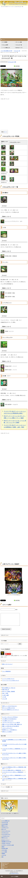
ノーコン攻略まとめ (6, 47)
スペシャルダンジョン (6, 834)
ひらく (5, 131)
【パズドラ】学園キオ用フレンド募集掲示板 (11, 770)
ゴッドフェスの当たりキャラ (8, 678)
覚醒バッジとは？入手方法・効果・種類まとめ (12, 724)
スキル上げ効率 (5, 44)
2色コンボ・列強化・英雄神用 (8, 691)
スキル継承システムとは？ (7, 720)
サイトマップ (4, 866)
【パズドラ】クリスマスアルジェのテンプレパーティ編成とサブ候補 (14, 745)
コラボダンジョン (5, 827)
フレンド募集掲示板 (6, 671)
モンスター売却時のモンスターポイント (10, 709)
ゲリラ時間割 (4, 42)
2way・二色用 (5, 693)
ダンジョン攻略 (19, 42)
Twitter (3, 865)
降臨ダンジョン (5, 825)
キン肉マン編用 (5, 695)
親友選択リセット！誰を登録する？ (9, 729)
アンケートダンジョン (6, 830)
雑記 (2, 856)
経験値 (3, 846)
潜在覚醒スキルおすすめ (6, 841)
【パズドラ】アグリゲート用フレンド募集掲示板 (12, 772)
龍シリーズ (4, 829)
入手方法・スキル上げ (6, 843)
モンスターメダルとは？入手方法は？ (10, 717)
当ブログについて (5, 863)
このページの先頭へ (15, 876)
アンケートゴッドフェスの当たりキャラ (10, 680)
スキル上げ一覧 (19, 44)
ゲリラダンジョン (5, 832)
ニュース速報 (4, 851)
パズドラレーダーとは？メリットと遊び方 (11, 722)
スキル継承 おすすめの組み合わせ (9, 718)
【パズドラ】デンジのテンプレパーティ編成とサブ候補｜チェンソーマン (14, 758)
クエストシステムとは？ (7, 728)
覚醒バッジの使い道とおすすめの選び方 (10, 726)
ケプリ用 (4, 696)
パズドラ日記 (4, 850)
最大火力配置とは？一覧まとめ (8, 687)
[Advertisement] (14, 23)
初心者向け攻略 (5, 848)
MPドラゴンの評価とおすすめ (8, 707)
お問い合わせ (4, 864)
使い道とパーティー (5, 840)
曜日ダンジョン (5, 837)
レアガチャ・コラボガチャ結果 (8, 845)
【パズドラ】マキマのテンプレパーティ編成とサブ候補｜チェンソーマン (14, 754)
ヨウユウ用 (4, 698)
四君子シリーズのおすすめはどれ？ (9, 706)
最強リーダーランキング (7, 664)
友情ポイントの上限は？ (7, 731)
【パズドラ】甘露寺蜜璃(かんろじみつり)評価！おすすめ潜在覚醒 (14, 740)
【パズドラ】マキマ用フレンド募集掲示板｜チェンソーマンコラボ (14, 749)
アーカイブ (3, 787)
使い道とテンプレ (19, 47)
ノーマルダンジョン (5, 836)
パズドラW (4, 855)
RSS (3, 868)
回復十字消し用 (5, 689)
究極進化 (3, 853)
